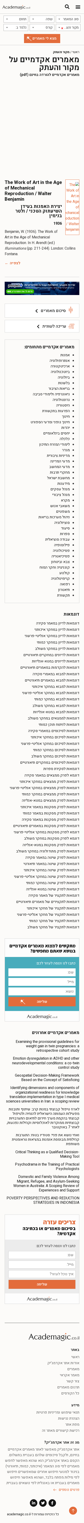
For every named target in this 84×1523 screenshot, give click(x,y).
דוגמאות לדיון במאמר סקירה (57, 623)
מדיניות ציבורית (58, 455)
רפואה (65, 584)
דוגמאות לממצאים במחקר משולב (53, 718)
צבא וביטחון (60, 562)
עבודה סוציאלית (57, 539)
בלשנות (64, 383)
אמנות (65, 355)
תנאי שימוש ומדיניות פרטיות (57, 1412)
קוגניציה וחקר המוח (54, 567)
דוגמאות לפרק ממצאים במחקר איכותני (49, 781)
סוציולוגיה (62, 523)
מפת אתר (72, 1424)
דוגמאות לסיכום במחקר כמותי (56, 750)
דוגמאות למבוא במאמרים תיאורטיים (52, 680)
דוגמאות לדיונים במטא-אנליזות (55, 661)
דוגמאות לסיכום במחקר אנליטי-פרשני (50, 743)
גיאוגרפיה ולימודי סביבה (51, 394)
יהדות (65, 428)
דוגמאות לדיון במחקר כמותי (58, 642)
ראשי (75, 52)
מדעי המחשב (59, 467)
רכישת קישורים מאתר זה (60, 1430)
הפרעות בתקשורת (56, 411)
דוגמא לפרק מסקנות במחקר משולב (51, 838)
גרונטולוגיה (61, 400)
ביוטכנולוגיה (60, 372)
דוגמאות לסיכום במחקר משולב (55, 756)
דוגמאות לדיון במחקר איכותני (57, 629)
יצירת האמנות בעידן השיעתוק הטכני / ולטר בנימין (38, 211)
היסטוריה (63, 405)
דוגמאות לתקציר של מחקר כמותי (54, 921)
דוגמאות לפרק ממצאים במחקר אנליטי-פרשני (44, 788)
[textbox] (68, 19)
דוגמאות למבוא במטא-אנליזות (56, 712)
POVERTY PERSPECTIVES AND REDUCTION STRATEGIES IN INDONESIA (43, 1200)
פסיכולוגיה (61, 550)
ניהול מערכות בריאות (54, 517)
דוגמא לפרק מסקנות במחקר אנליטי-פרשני (46, 832)
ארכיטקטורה (60, 366)
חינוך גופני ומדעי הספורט (50, 422)
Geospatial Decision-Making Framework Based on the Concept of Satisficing (47, 1078)
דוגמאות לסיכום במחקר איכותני (55, 737)
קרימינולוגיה (60, 578)
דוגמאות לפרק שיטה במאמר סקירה (52, 857)
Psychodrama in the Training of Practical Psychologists (47, 1167)
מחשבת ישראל (58, 478)
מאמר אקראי (69, 1375)
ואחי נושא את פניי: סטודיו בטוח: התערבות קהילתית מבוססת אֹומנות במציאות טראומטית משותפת (45, 1139)
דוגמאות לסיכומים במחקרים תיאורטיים (49, 762)
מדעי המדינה (60, 461)
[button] (78, 7)
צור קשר (72, 1381)
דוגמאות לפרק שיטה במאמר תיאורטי (51, 864)
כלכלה (65, 439)
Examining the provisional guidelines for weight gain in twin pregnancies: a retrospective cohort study (47, 1046)
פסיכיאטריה (61, 556)
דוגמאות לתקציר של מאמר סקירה (53, 895)
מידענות (63, 483)
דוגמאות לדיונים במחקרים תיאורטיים (51, 655)
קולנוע (64, 573)
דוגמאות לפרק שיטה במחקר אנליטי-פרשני (46, 876)
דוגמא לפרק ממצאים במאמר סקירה (51, 775)
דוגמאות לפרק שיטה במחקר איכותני (51, 870)
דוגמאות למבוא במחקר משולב (55, 706)
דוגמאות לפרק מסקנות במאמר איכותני (50, 807)
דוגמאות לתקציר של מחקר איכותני (53, 908)
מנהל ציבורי (61, 495)
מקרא (65, 500)
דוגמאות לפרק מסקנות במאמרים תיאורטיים (46, 826)
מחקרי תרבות (60, 472)
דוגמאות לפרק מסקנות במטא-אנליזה (51, 845)
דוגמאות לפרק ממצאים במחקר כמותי (50, 794)
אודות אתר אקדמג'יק (63, 1363)
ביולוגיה (64, 377)
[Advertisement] (42, 128)
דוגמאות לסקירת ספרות (61, 769)
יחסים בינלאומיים (56, 433)
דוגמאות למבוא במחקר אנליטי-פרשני (50, 693)
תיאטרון (64, 590)
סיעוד (65, 528)
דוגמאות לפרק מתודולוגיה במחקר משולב (47, 851)
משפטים (63, 511)
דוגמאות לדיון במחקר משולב (57, 648)
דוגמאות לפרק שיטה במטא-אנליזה (52, 889)
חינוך (66, 416)
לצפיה (15, 263)
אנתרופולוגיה (60, 360)
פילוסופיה (62, 545)
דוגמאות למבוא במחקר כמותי (56, 699)
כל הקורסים (70, 1393)
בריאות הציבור (59, 388)
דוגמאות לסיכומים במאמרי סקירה (53, 731)
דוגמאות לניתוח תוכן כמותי (59, 724)
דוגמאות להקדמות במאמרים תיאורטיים (49, 667)
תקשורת (63, 595)
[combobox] (68, 19)
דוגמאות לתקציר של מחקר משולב (53, 927)
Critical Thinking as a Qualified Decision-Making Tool (47, 1154)
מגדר (66, 450)
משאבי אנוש (60, 506)
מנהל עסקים (60, 489)
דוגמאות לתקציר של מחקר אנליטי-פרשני (48, 914)
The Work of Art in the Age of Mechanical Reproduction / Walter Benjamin (33, 191)
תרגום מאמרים (68, 1387)
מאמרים (73, 1369)
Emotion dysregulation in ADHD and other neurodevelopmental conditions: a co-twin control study (45, 1063)
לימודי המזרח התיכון (54, 444)
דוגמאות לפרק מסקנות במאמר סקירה (50, 819)
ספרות (65, 534)
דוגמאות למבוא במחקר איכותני (55, 686)
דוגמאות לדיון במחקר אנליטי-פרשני (52, 636)
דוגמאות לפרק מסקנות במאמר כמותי (51, 813)
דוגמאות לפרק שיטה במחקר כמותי (52, 883)
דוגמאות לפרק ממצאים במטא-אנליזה (50, 800)
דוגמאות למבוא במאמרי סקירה (56, 674)
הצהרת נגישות (68, 1418)
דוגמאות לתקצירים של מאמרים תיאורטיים (47, 902)
